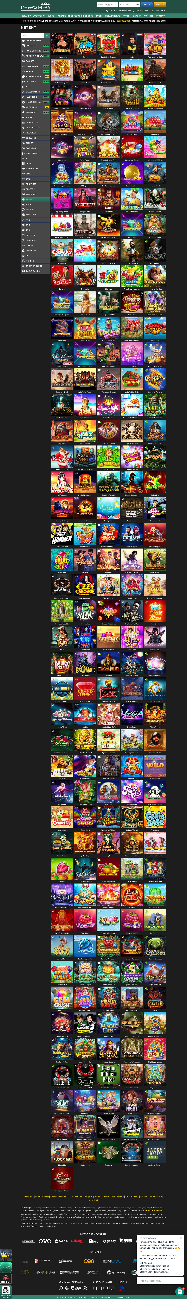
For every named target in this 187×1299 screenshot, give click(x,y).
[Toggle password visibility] (137, 4)
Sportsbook (75, 16)
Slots (51, 16)
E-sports (88, 16)
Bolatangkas (112, 16)
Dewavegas (27, 1208)
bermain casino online (150, 1211)
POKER (126, 16)
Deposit (137, 16)
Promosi (148, 16)
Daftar (160, 5)
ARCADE (62, 16)
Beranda (26, 16)
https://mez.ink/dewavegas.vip (153, 1271)
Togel (99, 16)
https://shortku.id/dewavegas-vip (154, 1268)
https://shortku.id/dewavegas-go (154, 1265)
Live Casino (39, 16)
